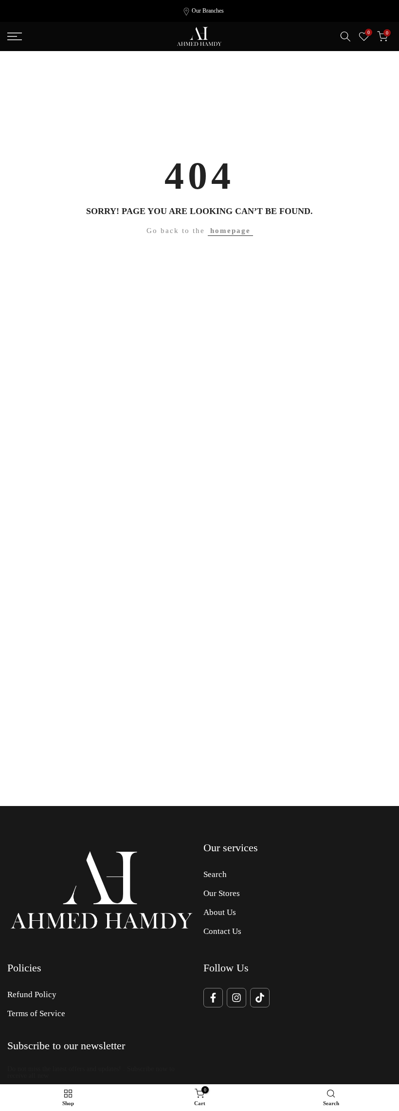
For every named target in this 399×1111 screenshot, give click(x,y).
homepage (230, 230)
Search (215, 874)
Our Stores (221, 893)
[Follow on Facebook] (213, 997)
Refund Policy (31, 994)
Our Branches (208, 10)
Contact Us (222, 931)
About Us (219, 912)
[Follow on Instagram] (236, 997)
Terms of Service (36, 1013)
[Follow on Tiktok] (260, 997)
